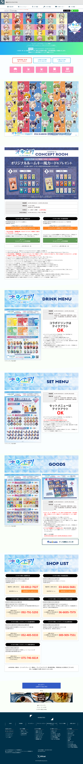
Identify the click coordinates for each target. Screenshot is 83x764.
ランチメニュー (9, 735)
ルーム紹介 (8, 737)
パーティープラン (24, 732)
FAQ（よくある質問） (55, 739)
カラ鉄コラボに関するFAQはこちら (61, 60)
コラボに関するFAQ (72, 744)
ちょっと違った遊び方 (55, 735)
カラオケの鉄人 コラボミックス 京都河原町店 (23, 644)
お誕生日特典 (24, 733)
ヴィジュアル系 (71, 735)
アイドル (69, 736)
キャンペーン (23, 735)
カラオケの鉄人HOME (41, 709)
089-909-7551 (67, 635)
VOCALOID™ (70, 733)
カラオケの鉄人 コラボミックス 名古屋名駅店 (23, 622)
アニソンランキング (40, 733)
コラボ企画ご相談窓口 (72, 745)
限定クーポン (24, 731)
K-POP (69, 737)
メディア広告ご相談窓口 (73, 747)
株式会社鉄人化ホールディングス (52, 724)
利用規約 (21, 723)
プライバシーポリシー (41, 723)
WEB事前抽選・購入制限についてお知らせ (22, 60)
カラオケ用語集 (54, 737)
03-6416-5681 (67, 587)
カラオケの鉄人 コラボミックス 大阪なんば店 (60, 599)
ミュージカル (70, 732)
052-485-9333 (29, 635)
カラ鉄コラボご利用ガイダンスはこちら (42, 60)
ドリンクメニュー (10, 733)
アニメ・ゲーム (17, 9)
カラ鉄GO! (53, 732)
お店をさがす (8, 728)
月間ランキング (39, 731)
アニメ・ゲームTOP (41, 707)
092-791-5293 (29, 612)
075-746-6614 (29, 658)
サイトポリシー (31, 723)
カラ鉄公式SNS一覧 (55, 736)
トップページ (6, 9)
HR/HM (69, 739)
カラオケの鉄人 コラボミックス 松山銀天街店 (60, 622)
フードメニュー (9, 734)
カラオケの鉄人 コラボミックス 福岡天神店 (22, 599)
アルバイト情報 (62, 723)
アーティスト (70, 743)
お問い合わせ (72, 723)
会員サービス (54, 731)
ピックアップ (70, 741)
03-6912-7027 (29, 587)
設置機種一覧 (38, 739)
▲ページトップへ (41, 705)
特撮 (69, 740)
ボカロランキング (39, 735)
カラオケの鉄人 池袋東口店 (23, 218)
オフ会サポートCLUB (55, 733)
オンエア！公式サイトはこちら (41, 685)
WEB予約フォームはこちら (29, 591)
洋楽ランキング (39, 737)
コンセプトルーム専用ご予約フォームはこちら (23, 228)
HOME (10, 723)
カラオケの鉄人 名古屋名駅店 (60, 218)
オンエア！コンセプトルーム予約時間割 (22, 240)
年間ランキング (39, 732)
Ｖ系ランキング (39, 736)
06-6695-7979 (67, 612)
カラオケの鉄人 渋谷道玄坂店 (60, 575)
